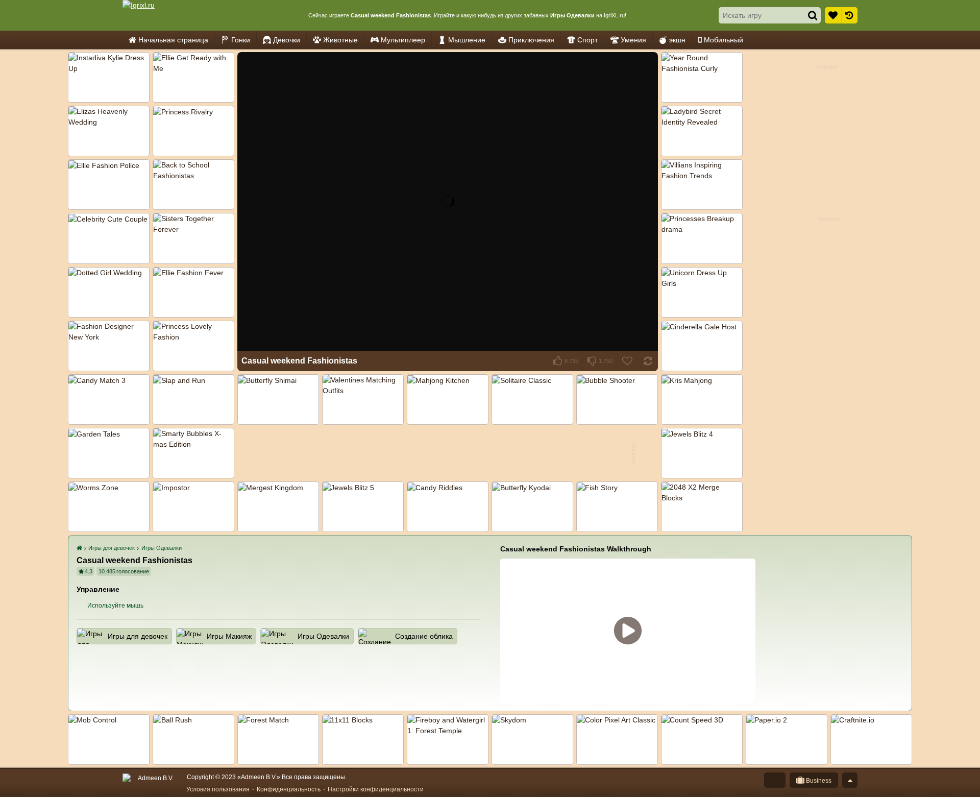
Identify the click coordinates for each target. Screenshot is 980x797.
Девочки (286, 40)
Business (817, 780)
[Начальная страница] (80, 548)
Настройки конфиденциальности (376, 789)
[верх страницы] (849, 780)
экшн (677, 40)
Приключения (531, 40)
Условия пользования (218, 789)
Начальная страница (173, 40)
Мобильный (723, 40)
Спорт (587, 40)
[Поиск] (812, 15)
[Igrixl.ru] (168, 15)
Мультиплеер (403, 40)
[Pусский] (775, 780)
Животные (340, 40)
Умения (633, 40)
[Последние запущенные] (849, 15)
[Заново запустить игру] (648, 361)
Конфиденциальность (289, 789)
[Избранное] (833, 15)
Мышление (466, 40)
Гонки (240, 40)
